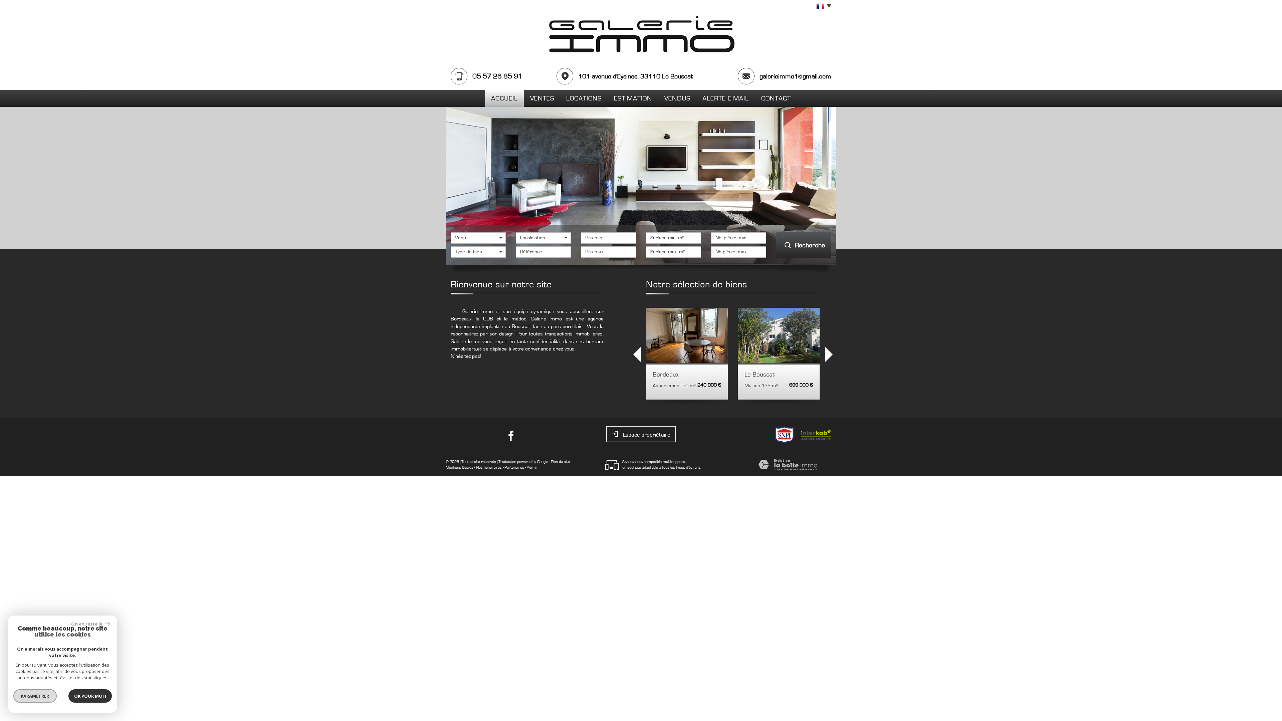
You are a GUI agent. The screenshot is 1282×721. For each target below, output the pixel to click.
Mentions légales (459, 467)
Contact (776, 98)
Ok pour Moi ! (90, 696)
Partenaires (514, 467)
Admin (532, 467)
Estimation (633, 98)
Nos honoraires (489, 467)
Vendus (677, 98)
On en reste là (87, 624)
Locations (584, 98)
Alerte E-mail (725, 98)
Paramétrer (35, 696)
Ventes (542, 98)
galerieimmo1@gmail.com (795, 76)
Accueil (504, 98)
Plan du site (560, 462)
